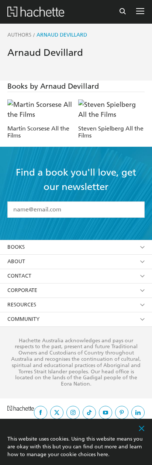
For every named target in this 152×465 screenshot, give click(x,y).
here (102, 454)
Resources (21, 305)
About (16, 261)
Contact (19, 276)
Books (16, 247)
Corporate (22, 290)
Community (23, 319)
